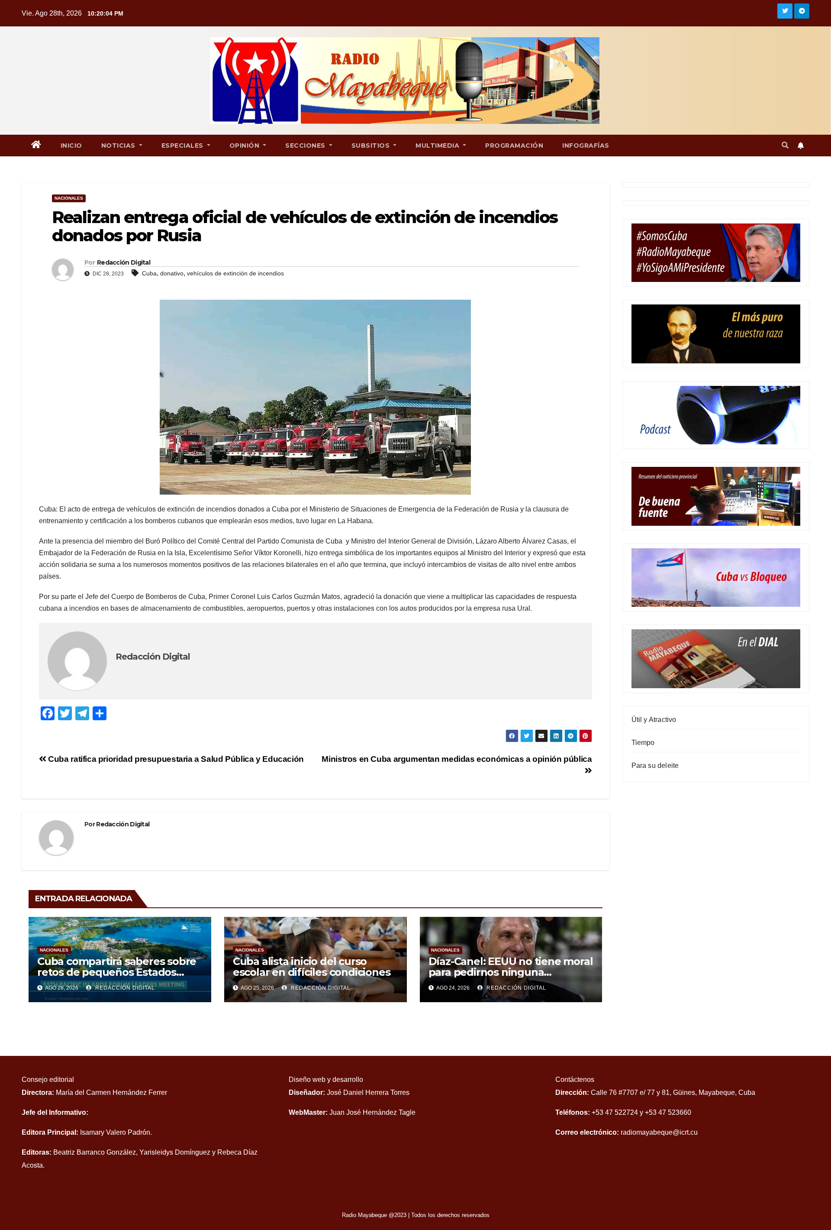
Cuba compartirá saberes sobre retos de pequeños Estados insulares (116, 972)
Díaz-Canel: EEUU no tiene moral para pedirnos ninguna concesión (510, 972)
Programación (514, 145)
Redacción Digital (123, 262)
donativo (172, 273)
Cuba (149, 273)
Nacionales (69, 198)
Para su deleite (655, 765)
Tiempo (643, 742)
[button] (785, 145)
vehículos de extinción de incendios (235, 273)
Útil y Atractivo (653, 719)
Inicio (71, 145)
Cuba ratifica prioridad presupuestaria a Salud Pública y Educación (175, 759)
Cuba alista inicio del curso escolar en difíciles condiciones (311, 966)
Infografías (585, 145)
